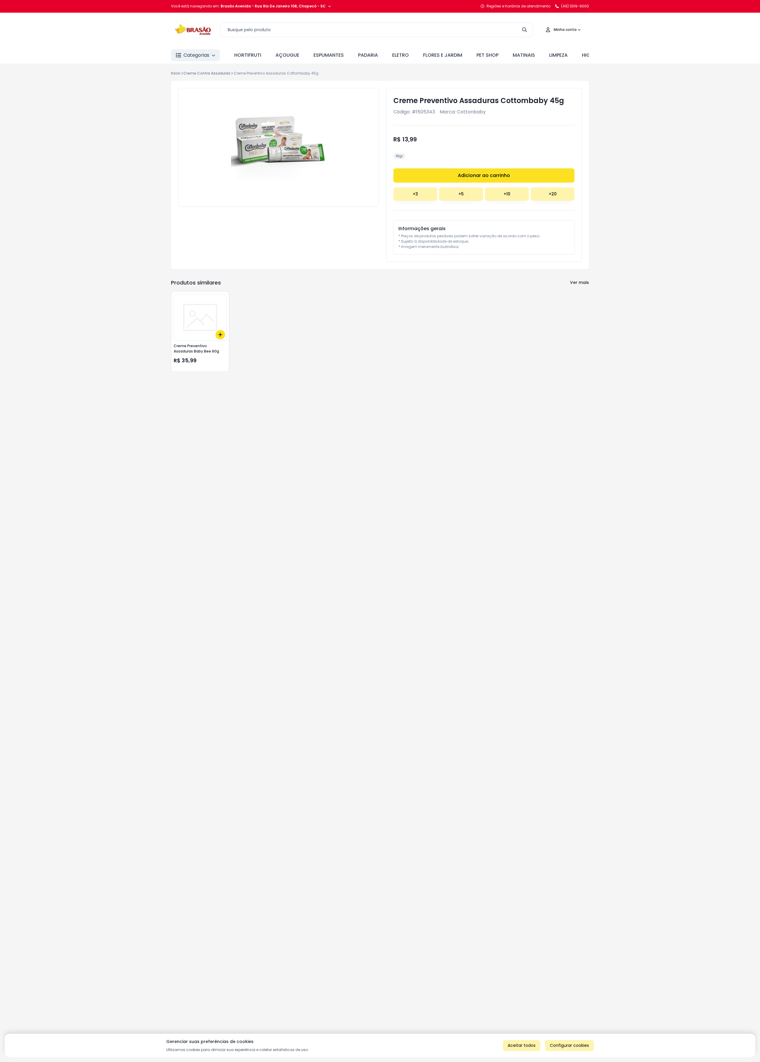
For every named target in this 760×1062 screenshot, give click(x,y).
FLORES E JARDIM (442, 55)
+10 (507, 194)
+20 (553, 194)
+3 (415, 194)
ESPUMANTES (329, 55)
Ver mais (579, 282)
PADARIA (368, 55)
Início (175, 73)
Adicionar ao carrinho (484, 175)
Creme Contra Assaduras (206, 73)
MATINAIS (524, 55)
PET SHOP (487, 55)
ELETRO (400, 55)
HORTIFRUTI (247, 55)
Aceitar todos (522, 1045)
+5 (461, 194)
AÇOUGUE (287, 55)
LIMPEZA (558, 55)
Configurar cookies (569, 1045)
